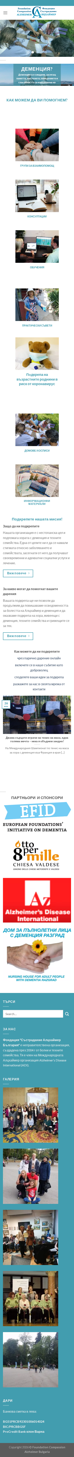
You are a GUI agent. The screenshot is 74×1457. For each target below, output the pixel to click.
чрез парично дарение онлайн (39, 658)
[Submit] (67, 1014)
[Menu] (5, 13)
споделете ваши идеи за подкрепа (39, 677)
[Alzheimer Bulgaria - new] (37, 13)
